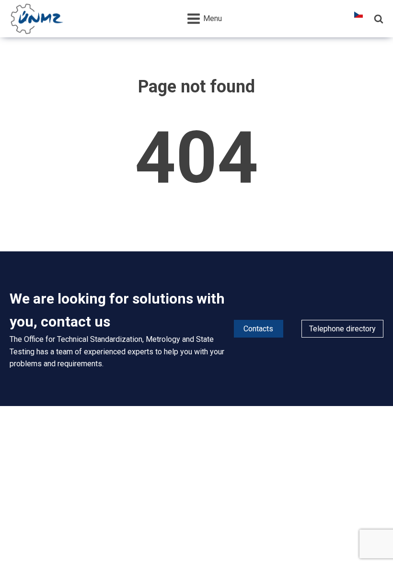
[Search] (378, 18)
